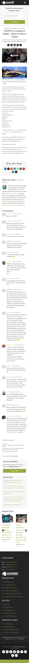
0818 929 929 (10, 567)
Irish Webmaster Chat (11, 616)
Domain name (8, 448)
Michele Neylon (21, 41)
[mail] (12, 655)
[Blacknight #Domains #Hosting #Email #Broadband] (10, 572)
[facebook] (3, 651)
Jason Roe (8, 391)
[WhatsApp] (17, 45)
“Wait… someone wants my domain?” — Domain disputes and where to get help (21, 518)
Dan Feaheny (9, 261)
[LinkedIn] (14, 45)
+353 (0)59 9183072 (11, 562)
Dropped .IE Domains (11, 588)
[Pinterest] (23, 168)
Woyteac (8, 278)
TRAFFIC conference (10, 80)
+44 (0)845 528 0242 (10, 565)
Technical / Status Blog (11, 591)
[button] (3, 530)
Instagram (22, 205)
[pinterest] (21, 651)
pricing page (16, 639)
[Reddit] (11, 168)
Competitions (13, 28)
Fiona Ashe (9, 416)
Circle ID (7, 604)
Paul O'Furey (9, 376)
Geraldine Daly (9, 221)
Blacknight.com (9, 582)
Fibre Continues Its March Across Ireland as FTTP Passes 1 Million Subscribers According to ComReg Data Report (14, 499)
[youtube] (14, 651)
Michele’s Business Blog (11, 629)
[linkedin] (25, 651)
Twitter (15, 205)
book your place (6, 132)
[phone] (16, 655)
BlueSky (4, 205)
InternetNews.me (9, 610)
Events (22, 28)
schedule (15, 130)
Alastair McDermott (10, 344)
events (3, 449)
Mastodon (9, 205)
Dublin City (21, 448)
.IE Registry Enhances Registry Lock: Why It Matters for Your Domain (7, 518)
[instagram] (18, 651)
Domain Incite (8, 607)
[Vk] (13, 171)
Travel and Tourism (13, 449)
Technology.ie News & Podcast (13, 593)
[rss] (7, 651)
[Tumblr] (20, 168)
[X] (11, 45)
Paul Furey (9, 312)
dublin (17, 448)
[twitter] (10, 651)
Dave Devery (9, 365)
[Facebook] (8, 45)
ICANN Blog (8, 624)
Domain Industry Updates (12, 632)
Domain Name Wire (10, 613)
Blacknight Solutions (8, 646)
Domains (19, 28)
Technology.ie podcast (12, 193)
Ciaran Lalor (9, 234)
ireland (7, 449)
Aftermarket (7, 28)
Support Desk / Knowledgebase (13, 596)
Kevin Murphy (9, 213)
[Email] (20, 45)
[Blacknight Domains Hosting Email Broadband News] (8, 2)
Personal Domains (10, 585)
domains (13, 448)
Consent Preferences (14, 648)
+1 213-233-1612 (9, 569)
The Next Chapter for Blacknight (12, 505)
